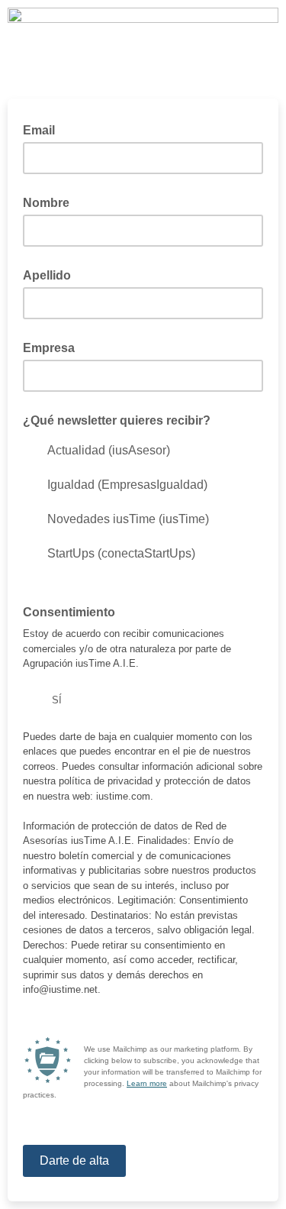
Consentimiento (69, 612)
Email (43, 129)
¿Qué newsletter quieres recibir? (116, 420)
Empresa (49, 347)
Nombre (46, 202)
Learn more (147, 1083)
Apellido (47, 275)
